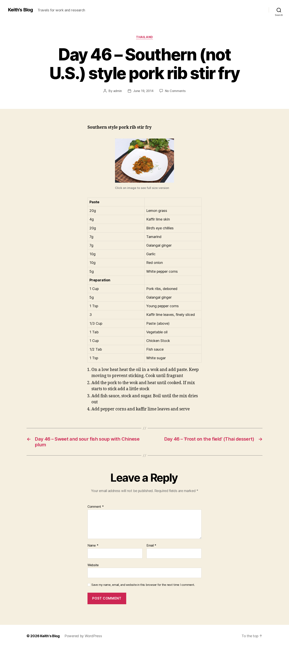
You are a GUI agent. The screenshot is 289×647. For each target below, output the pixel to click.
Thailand (144, 37)
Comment (95, 506)
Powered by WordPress (83, 636)
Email (151, 545)
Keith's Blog (20, 9)
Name (92, 545)
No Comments (175, 91)
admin (117, 91)
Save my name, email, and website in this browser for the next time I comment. (143, 585)
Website (93, 565)
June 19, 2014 (143, 91)
